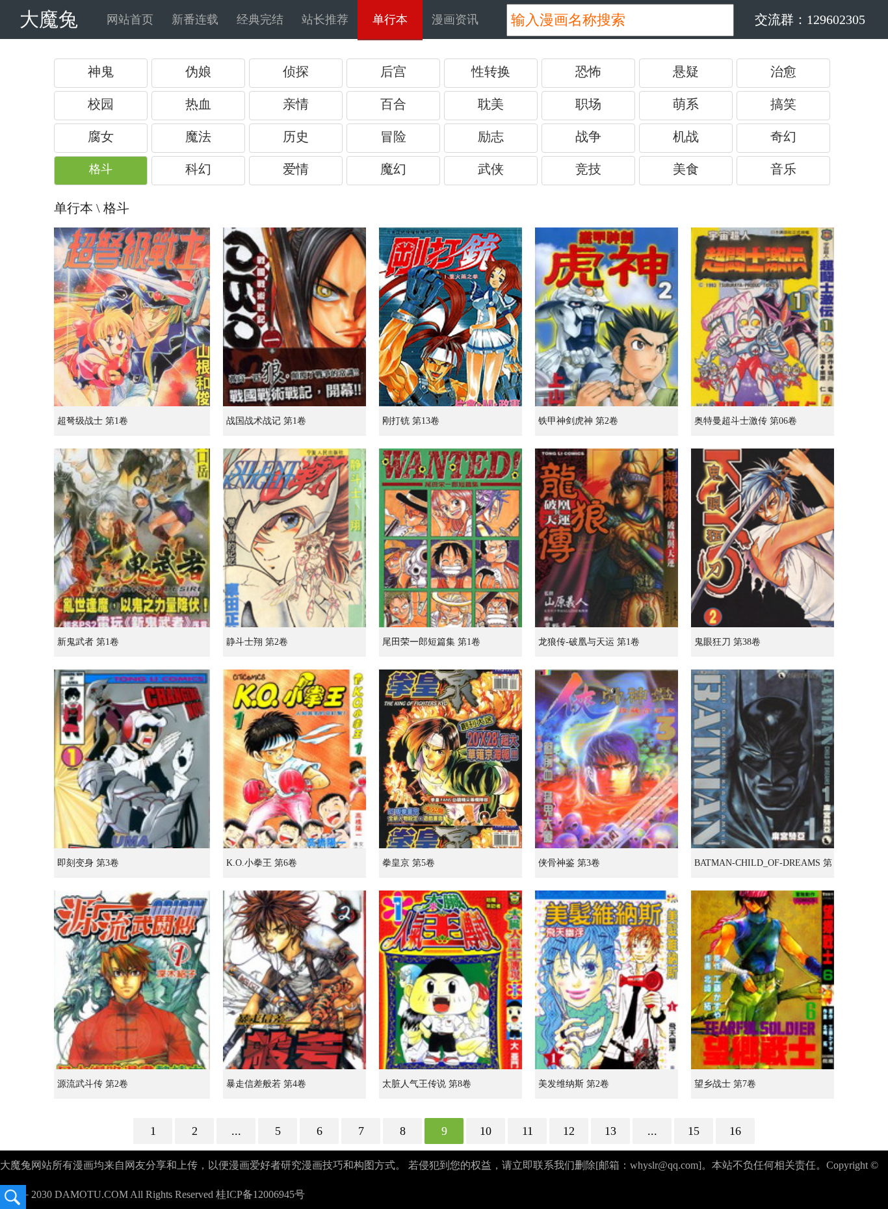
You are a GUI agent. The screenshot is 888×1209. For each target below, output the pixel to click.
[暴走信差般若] (294, 979)
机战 (686, 136)
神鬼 (101, 71)
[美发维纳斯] (606, 979)
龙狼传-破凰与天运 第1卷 (589, 642)
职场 (588, 104)
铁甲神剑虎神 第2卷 (578, 421)
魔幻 (393, 169)
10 (485, 1131)
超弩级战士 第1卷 (92, 421)
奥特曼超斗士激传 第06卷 (745, 421)
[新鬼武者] (132, 537)
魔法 (198, 136)
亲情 (296, 104)
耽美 (491, 104)
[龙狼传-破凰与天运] (606, 537)
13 (610, 1131)
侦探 (296, 71)
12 (569, 1131)
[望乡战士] (762, 979)
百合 (393, 104)
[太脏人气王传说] (450, 979)
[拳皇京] (450, 759)
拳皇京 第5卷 (408, 863)
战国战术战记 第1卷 (266, 421)
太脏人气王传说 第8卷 (426, 1084)
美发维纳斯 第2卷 (573, 1084)
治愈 (783, 71)
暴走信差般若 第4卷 (266, 1084)
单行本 (390, 19)
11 (527, 1131)
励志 (491, 136)
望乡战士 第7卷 (725, 1084)
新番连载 (195, 19)
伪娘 (198, 71)
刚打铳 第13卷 (410, 421)
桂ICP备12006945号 (260, 1194)
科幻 (198, 169)
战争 (588, 136)
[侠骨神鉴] (606, 759)
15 (693, 1131)
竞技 (588, 169)
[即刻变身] (132, 759)
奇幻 (783, 136)
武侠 (491, 169)
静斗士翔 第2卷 (257, 642)
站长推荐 (325, 19)
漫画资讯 (455, 19)
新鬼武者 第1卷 (88, 642)
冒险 (393, 136)
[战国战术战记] (294, 317)
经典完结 (260, 19)
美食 (686, 169)
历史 (296, 136)
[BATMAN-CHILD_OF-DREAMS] (762, 759)
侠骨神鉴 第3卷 (569, 863)
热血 (198, 104)
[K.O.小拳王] (294, 759)
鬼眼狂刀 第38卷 (727, 642)
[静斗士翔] (294, 537)
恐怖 (588, 71)
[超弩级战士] (132, 317)
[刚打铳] (450, 317)
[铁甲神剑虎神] (606, 317)
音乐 (783, 169)
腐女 (101, 136)
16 (735, 1131)
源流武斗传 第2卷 (92, 1084)
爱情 (296, 169)
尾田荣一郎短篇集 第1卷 (431, 642)
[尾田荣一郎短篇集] (450, 537)
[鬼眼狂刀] (762, 537)
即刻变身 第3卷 (88, 863)
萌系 (686, 104)
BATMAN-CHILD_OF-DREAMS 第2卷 (763, 868)
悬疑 (686, 71)
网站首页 (130, 19)
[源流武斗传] (132, 979)
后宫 (393, 71)
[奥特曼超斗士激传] (762, 317)
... (236, 1131)
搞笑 (783, 104)
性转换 (490, 71)
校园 (101, 104)
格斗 (100, 169)
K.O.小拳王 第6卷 (261, 863)
